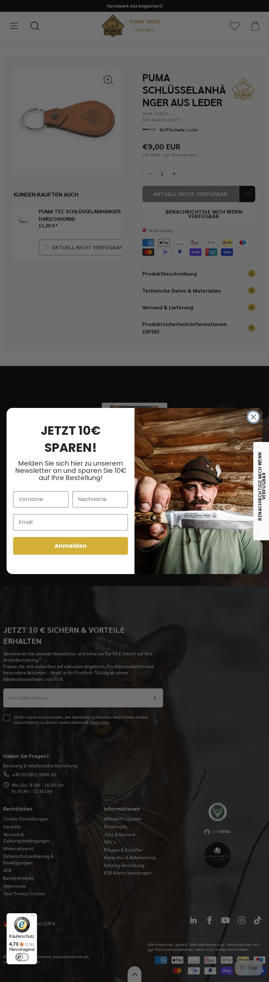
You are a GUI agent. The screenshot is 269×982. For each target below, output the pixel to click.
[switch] (22, 957)
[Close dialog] (253, 417)
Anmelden (70, 546)
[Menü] (33, 917)
